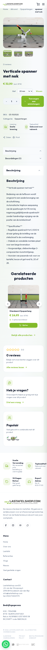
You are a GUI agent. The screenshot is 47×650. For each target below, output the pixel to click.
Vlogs (5, 561)
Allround (14, 9)
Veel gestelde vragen (12, 570)
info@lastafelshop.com (12, 593)
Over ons (7, 546)
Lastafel (6, 551)
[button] (6, 644)
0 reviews (7, 64)
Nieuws (6, 565)
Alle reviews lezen (15, 367)
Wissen (39, 91)
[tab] (23, 151)
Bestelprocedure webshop (36, 637)
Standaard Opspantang (20, 311)
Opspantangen (26, 9)
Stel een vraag (13, 402)
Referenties (8, 556)
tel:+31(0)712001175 (11, 596)
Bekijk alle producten (21, 335)
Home (5, 9)
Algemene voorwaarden (9, 637)
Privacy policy (22, 637)
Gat (14, 91)
